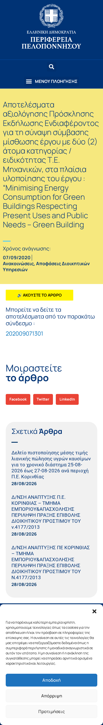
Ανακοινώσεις (18, 263)
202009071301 (24, 333)
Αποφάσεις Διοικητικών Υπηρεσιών (46, 266)
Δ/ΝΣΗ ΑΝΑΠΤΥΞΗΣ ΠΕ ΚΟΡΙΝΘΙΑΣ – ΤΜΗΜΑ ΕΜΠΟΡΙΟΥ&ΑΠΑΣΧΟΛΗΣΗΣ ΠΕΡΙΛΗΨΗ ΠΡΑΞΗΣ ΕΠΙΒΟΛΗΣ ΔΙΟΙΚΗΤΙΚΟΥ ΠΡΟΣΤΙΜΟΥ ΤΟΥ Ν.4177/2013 (50, 562)
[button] (94, 611)
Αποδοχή (51, 680)
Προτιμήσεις (51, 711)
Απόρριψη (51, 696)
